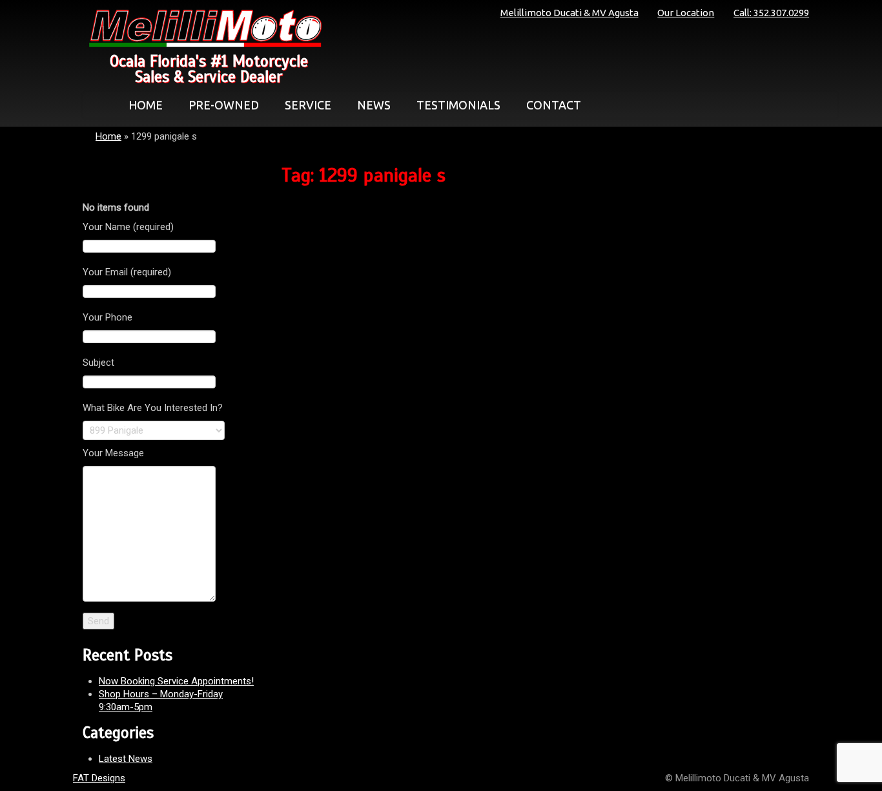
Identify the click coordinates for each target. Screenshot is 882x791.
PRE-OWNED (224, 104)
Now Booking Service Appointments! (176, 681)
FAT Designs (99, 778)
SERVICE (308, 104)
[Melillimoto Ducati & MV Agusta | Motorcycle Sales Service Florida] (202, 28)
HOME (145, 104)
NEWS (374, 104)
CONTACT (553, 104)
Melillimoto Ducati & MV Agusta (569, 12)
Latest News (125, 759)
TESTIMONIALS (458, 104)
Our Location (685, 12)
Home (108, 136)
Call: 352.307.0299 (771, 12)
